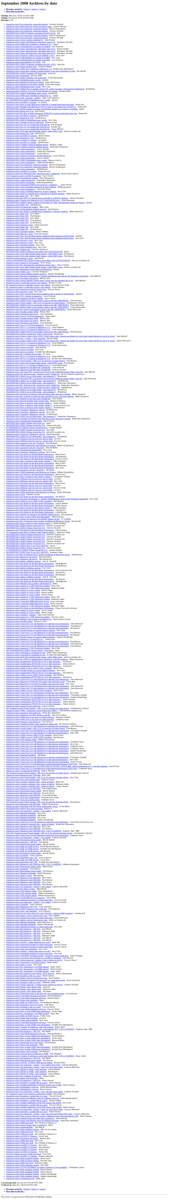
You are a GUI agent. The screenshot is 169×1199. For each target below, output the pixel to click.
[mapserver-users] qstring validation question (23, 561)
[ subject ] (34, 9)
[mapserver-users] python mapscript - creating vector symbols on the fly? (34, 960)
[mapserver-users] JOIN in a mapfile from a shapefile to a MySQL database (35, 194)
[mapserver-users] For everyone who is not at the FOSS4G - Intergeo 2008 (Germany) (40, 913)
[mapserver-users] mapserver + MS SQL (22, 842)
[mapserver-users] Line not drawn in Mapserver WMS (27, 1054)
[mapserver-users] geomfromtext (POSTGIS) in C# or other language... (34, 662)
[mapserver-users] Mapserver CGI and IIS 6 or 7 (25, 639)
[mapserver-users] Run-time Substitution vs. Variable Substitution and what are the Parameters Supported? (47, 276)
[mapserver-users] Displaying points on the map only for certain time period (35, 980)
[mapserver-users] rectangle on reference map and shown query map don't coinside (38, 394)
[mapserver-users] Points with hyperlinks (22, 1000)
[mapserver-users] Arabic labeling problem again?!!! (26, 209)
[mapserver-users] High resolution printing (22, 1129)
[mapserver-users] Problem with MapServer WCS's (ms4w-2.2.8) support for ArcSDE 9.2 (41, 107)
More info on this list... (15, 11)
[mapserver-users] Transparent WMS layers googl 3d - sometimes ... (32, 185)
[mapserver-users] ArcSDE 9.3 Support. (22, 1136)
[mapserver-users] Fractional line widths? (22, 178)
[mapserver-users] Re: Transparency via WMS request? (27, 967)
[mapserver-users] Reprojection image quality (24, 791)
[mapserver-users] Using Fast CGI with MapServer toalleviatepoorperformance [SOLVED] (42, 764)
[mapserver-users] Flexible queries (19, 621)
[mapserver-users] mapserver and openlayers (23, 706)
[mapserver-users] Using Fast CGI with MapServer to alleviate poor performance (38, 624)
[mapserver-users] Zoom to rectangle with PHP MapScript (29, 156)
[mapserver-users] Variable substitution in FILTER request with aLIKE (34, 1103)
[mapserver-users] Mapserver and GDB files (23, 775)
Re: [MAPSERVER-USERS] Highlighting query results (28, 100)
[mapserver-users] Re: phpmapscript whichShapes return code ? (31, 265)
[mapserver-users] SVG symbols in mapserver (24, 296)
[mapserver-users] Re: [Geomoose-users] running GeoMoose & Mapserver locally (38, 521)
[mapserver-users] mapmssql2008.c (20, 1127)
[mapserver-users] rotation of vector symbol (23, 590)
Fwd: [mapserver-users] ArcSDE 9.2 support (23, 176)
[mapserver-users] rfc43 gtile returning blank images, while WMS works (34, 131)
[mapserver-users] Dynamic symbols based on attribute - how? (30, 55)
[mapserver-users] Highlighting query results (23, 80)
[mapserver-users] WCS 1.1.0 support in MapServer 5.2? (28, 327)
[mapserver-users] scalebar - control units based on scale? (28, 942)
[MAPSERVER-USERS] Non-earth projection (24, 809)
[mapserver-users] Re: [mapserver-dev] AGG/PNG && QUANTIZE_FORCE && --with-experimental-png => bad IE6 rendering (57, 766)
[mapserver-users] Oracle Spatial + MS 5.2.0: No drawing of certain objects (35, 303)
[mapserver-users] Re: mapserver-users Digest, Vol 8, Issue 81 (30, 973)
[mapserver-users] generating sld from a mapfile (25, 298)
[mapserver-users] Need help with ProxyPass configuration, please (32, 806)
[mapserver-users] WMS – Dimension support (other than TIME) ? (32, 711)
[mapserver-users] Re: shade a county (21, 889)
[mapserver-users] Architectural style (20, 1178)
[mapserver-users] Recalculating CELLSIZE (23, 62)
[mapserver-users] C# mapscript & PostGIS (23, 771)
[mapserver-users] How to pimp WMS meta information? (28, 517)
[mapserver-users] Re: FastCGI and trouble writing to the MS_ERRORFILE (36, 309)
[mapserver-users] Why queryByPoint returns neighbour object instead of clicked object (40, 236)
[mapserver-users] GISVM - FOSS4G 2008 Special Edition (29, 1063)
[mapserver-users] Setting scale (18, 249)
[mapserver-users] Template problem (20, 231)
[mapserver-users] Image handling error (21, 67)
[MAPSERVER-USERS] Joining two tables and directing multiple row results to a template (42, 109)
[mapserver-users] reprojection (18, 76)
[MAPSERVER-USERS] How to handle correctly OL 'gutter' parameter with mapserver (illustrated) (45, 89)
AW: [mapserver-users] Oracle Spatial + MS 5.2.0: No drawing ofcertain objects (37, 777)
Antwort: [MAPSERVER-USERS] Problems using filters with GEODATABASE (38, 260)
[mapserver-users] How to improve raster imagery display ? (29, 403)
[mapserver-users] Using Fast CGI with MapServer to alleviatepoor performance (37, 744)
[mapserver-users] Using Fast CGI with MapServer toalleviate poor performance (37, 693)
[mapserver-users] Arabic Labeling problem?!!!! (25, 40)
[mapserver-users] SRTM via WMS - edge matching (26, 1069)
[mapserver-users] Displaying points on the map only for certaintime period (35, 994)
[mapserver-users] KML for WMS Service (22, 846)
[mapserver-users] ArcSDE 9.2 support (21, 102)
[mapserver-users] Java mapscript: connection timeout (27, 24)
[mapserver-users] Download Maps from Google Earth (27, 401)
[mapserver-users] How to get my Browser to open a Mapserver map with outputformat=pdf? (42, 1116)
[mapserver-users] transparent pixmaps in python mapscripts (29, 900)
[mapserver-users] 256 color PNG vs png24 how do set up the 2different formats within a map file (44, 379)
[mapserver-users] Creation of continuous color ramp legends (30, 1027)
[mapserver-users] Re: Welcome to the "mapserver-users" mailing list (33, 174)
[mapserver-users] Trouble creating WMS (22, 312)
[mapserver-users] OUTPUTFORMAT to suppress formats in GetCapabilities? (37, 1167)
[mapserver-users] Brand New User (20, 111)
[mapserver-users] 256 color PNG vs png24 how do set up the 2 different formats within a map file (44, 372)
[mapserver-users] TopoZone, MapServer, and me (25, 410)
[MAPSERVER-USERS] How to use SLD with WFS (27, 546)
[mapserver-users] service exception (20, 347)
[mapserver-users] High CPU (17, 196)
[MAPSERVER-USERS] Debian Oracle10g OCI (25, 423)
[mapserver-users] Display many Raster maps (24, 987)
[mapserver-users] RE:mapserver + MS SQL (23, 929)
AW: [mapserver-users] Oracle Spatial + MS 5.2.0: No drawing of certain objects (37, 708)
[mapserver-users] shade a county (19, 875)
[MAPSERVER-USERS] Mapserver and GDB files (26, 909)
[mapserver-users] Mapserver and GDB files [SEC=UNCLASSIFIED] (34, 831)
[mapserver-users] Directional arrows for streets (24, 1005)
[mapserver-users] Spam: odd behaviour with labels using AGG (31, 42)
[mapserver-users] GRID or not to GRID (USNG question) (29, 501)
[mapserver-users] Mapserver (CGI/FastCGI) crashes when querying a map (35, 682)
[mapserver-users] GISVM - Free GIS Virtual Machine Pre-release (32, 91)
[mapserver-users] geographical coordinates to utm (26, 653)
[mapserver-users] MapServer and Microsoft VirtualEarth (28, 367)
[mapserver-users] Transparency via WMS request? (26, 962)
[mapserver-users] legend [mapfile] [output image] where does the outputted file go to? (40, 281)
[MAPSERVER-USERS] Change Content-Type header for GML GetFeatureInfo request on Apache (45, 203)
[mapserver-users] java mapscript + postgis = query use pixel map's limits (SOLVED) (39, 1114)
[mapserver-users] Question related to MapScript (25, 122)
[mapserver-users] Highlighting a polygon (22, 1087)
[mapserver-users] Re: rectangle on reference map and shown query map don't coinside (40, 396)
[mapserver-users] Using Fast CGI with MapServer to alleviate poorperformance (37, 628)
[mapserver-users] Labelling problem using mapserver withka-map (32, 724)
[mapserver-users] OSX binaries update (21, 740)
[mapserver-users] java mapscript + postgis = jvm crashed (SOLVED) (33, 1065)
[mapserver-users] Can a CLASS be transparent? (25, 316)
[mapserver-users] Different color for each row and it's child (29, 439)
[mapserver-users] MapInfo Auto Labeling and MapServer (29, 584)
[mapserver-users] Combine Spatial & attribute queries (27, 145)
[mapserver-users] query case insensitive (22, 911)
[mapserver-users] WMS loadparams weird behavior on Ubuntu (31, 445)
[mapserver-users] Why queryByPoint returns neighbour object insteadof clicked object (40, 238)
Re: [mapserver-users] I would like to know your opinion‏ (28, 285)
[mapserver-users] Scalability (17, 855)
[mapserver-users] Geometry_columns (21, 615)
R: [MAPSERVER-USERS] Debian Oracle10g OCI (27, 428)
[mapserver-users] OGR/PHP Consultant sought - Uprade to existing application (37, 956)
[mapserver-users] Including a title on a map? (23, 976)
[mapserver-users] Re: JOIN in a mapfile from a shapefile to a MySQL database (37, 198)
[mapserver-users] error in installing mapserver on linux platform (31, 187)
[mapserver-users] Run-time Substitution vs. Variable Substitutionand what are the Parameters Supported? (47, 499)
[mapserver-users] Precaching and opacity (22, 278)
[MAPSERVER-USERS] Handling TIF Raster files (26, 73)
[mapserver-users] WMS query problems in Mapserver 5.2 (29, 44)
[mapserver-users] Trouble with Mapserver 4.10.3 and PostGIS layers (33, 200)
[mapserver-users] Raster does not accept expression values (29, 27)
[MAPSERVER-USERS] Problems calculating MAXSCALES (31, 33)
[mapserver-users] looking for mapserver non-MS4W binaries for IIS (33, 514)
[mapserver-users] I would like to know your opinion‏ (27, 283)
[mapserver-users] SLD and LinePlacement (23, 780)
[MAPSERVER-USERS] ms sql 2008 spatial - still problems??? (31, 376)
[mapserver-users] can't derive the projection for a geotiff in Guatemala (33, 958)
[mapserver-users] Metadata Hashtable (21, 755)
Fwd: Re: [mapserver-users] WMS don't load (23, 1154)
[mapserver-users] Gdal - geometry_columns (23, 98)
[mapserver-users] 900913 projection (20, 182)
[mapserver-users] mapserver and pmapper (22, 263)
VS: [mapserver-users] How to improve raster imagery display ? (31, 532)
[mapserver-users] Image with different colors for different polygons (32, 1098)
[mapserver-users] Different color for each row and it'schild (29, 486)
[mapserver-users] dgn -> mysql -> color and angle (26, 338)
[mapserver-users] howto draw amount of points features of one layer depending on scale (41, 71)
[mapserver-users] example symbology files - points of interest (30, 782)
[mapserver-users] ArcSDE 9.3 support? (22, 136)
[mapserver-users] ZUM (15, 494)
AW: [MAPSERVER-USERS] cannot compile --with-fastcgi (30, 650)
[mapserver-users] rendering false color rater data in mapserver (30, 1118)
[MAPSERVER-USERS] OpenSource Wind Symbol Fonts (29, 334)
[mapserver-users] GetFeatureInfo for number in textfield (28, 47)
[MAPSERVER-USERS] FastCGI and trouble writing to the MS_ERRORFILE (37, 301)
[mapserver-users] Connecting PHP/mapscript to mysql (27, 601)
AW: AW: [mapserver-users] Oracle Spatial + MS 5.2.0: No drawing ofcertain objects (39, 833)
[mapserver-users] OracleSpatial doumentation (24, 421)
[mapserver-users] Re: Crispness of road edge (24, 354)
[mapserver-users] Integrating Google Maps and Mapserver (29, 269)
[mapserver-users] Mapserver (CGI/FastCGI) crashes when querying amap (35, 684)
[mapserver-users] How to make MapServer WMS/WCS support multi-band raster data (40, 104)
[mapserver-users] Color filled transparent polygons (26, 996)
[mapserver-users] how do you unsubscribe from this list (28, 125)
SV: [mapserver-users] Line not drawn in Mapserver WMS (29, 1094)
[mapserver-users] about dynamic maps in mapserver (26, 1125)
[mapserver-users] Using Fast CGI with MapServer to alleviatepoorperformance (37, 760)
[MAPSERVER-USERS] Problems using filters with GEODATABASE (34, 252)
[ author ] (42, 9)
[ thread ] (26, 9)
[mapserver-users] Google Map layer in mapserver (26, 898)
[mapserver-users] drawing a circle (19, 225)
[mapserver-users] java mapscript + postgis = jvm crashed (28, 811)
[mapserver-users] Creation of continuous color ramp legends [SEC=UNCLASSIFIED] (40, 1029)
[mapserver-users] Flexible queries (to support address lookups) (31, 630)
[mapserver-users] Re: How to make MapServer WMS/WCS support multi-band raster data (41, 113)
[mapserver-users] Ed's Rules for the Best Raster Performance (30, 454)
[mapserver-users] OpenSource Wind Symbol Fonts (26, 289)
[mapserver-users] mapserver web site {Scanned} (25, 443)
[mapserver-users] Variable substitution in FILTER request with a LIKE (34, 1085)
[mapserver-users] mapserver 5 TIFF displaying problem (28, 586)
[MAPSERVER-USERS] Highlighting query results (26, 93)
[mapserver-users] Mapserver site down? (22, 557)
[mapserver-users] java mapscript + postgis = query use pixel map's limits (34, 1067)
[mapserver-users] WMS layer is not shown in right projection (30, 717)
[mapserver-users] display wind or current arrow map (27, 916)
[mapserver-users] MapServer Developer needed (25, 82)
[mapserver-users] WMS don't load (20, 1123)
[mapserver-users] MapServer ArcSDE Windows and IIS (28, 715)
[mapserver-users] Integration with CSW (22, 858)
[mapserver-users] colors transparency (21, 149)
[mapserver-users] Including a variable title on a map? (27, 1083)
